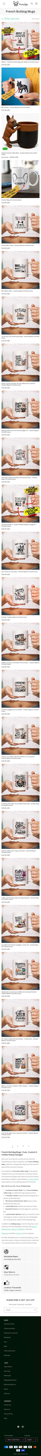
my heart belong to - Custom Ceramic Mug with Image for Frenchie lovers (18, 525)
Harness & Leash (9, 1324)
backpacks (21, 1229)
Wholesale (4, 1233)
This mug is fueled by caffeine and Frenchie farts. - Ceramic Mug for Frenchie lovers (19, 478)
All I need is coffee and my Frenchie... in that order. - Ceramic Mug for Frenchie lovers (19, 1039)
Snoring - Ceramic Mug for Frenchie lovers (14, 617)
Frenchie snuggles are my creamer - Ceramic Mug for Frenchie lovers (20, 710)
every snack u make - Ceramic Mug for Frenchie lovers (17, 245)
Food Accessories (9, 1351)
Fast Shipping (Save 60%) (12, 1259)
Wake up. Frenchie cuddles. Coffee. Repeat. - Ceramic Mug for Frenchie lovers (20, 1086)
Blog (5, 1418)
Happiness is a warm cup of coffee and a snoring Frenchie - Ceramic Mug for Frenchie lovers (19, 992)
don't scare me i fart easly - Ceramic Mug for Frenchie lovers (19, 571)
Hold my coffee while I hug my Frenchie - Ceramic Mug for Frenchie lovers (18, 851)
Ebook (6, 1389)
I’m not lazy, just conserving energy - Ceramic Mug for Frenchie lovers (20, 337)
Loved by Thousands (12, 1288)
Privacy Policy (8, 1414)
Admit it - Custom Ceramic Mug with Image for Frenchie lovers (20, 62)
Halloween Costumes (11, 1333)
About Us (7, 1409)
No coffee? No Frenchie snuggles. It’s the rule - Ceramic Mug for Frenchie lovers (19, 945)
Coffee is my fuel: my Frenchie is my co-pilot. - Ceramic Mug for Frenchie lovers (20, 663)
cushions (14, 1229)
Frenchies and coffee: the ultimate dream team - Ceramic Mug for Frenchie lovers (20, 804)
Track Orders (8, 1367)
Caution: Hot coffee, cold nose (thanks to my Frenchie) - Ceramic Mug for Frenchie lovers (18, 757)
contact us (19, 1233)
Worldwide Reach (11, 1256)
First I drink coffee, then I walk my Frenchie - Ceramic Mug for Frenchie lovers (19, 1133)
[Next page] (28, 1146)
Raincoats (7, 1355)
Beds (5, 1346)
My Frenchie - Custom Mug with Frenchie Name (15, 107)
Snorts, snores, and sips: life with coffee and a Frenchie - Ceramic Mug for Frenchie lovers (18, 384)
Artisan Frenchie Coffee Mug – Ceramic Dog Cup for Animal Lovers (19, 153)
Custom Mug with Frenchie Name (11, 200)
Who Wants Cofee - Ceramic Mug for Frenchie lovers (17, 291)
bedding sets (5, 1229)
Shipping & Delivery (10, 1380)
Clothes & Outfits (9, 1328)
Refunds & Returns (10, 1384)
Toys (5, 1342)
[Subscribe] (35, 1310)
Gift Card (7, 1393)
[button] (4, 3)
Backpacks (7, 1337)
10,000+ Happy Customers (12, 1290)
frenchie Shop (24, 1454)
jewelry (34, 1226)
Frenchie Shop (32, 1179)
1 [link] (12, 1146)
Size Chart (7, 1371)
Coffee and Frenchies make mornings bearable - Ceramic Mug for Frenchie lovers (20, 898)
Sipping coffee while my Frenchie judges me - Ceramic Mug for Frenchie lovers (20, 431)
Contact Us (7, 1405)
